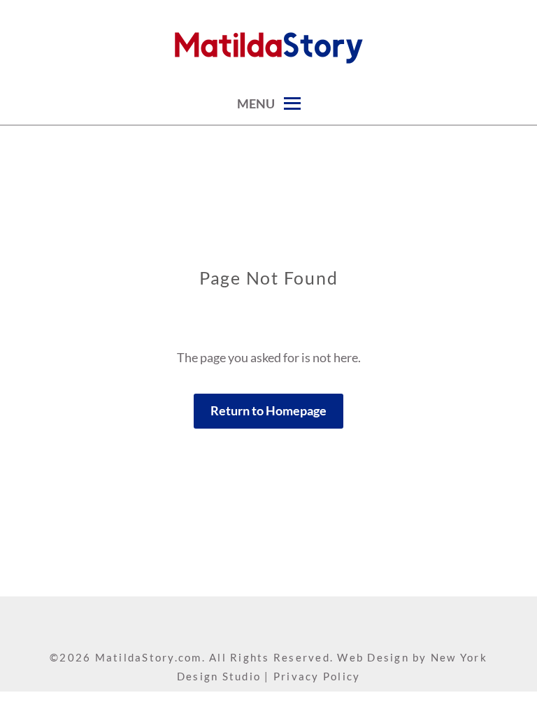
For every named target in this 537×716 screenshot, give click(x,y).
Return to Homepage (268, 410)
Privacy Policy (317, 676)
